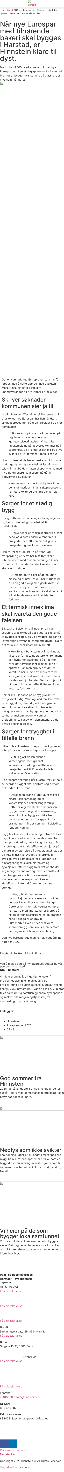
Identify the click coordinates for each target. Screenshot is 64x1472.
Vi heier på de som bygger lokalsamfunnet (30, 1233)
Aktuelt (10, 10)
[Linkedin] (13, 1443)
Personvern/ (8, 1450)
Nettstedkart (8, 1454)
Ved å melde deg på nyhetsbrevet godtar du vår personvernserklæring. (31, 965)
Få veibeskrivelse (11, 1291)
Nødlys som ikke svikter (30, 1150)
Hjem (2, 10)
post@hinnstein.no (27, 1397)
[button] (32, 8)
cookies (21, 1450)
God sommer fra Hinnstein (21, 1081)
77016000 (6, 1397)
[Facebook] (4, 1443)
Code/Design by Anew (14, 1467)
